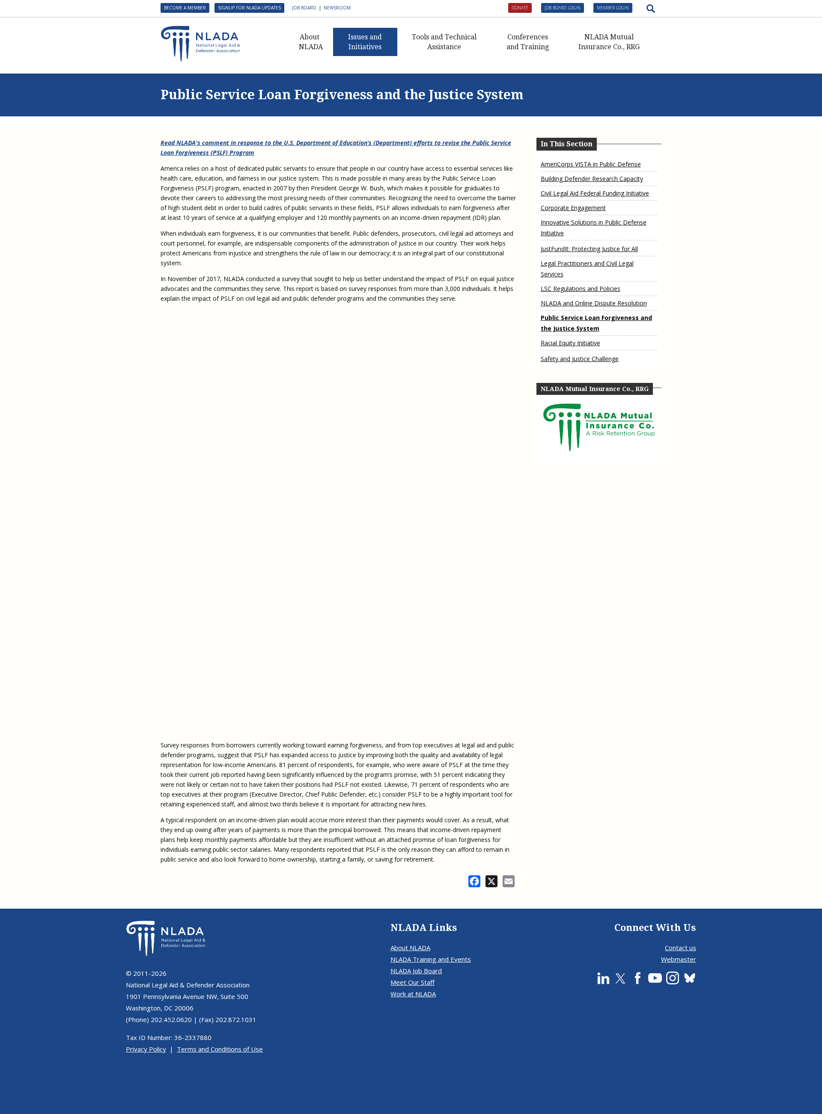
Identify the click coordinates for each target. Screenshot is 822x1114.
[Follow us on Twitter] (620, 978)
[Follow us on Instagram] (672, 978)
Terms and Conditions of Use (220, 1049)
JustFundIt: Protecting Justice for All (589, 249)
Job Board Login (563, 8)
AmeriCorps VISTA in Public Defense (591, 164)
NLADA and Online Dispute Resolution (594, 303)
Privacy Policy (146, 1049)
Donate (520, 8)
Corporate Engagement (573, 208)
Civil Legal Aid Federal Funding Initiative (595, 193)
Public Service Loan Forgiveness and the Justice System (596, 323)
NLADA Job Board (416, 970)
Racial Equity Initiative (570, 343)
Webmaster (678, 959)
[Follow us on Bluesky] (689, 978)
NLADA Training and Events (430, 959)
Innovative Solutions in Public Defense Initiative (593, 227)
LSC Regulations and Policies (580, 288)
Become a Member (185, 8)
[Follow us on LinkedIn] (603, 978)
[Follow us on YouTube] (655, 978)
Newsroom (337, 8)
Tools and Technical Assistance (444, 42)
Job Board (304, 8)
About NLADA (311, 42)
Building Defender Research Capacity (592, 179)
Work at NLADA (413, 994)
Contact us (680, 947)
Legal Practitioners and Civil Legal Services (587, 268)
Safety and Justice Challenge (580, 359)
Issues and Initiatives (365, 42)
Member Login (613, 8)
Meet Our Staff (412, 982)
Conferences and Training (527, 42)
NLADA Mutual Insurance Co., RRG (609, 42)
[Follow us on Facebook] (637, 978)
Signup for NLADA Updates (249, 8)
